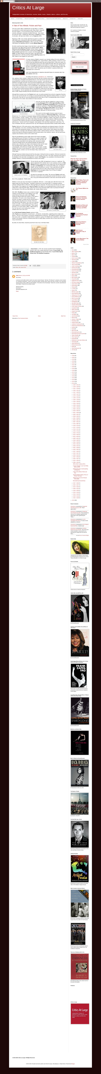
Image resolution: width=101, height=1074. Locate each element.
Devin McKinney (75, 293)
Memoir (73, 317)
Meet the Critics (40, 18)
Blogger (73, 1063)
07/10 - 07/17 (76, 429)
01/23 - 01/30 (76, 492)
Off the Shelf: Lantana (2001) (79, 464)
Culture (73, 261)
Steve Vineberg (75, 251)
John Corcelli (74, 264)
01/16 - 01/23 (76, 494)
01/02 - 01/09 (76, 497)
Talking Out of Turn (76, 295)
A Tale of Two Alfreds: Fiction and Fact (26, 26)
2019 (73, 368)
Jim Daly (74, 349)
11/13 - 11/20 (76, 396)
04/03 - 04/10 (76, 455)
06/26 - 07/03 (76, 432)
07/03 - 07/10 (76, 431)
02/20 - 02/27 (76, 485)
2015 (73, 375)
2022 (73, 363)
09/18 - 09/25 (76, 410)
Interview (74, 272)
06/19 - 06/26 (76, 434)
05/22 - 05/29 (76, 442)
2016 (73, 374)
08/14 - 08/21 (76, 420)
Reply (17, 291)
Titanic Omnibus (75, 335)
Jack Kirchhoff (75, 316)
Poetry (73, 312)
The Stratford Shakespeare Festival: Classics (82, 215)
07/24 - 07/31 (76, 425)
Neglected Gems (75, 280)
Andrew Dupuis (75, 322)
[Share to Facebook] (38, 265)
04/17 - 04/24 (76, 451)
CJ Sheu (74, 288)
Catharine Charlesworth (77, 324)
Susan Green (23, 267)
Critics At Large (28, 7)
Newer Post (15, 316)
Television (74, 259)
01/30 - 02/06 (76, 490)
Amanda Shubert (75, 304)
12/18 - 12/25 (76, 386)
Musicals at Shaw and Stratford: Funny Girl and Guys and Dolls (82, 206)
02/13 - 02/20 (76, 486)
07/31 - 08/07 (76, 423)
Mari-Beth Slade (75, 303)
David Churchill (75, 270)
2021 (73, 364)
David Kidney (75, 285)
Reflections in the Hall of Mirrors (78, 340)
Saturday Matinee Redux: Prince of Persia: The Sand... (80, 475)
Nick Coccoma (75, 298)
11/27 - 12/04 (76, 392)
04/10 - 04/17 (76, 453)
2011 (73, 383)
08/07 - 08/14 (76, 421)
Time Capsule (75, 336)
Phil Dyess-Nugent (76, 282)
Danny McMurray (75, 296)
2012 (73, 381)
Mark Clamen (75, 274)
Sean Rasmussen (75, 348)
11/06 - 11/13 (76, 397)
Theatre (73, 256)
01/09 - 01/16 (76, 496)
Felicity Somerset (75, 345)
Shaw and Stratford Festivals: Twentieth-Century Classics (81, 198)
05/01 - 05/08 (76, 447)
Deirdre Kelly (74, 267)
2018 (73, 370)
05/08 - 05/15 (76, 445)
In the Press (19, 18)
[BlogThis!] (35, 265)
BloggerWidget (86, 244)
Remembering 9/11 (76, 332)
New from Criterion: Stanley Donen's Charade (81, 223)
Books (17, 267)
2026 (73, 355)
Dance (73, 275)
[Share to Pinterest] (39, 265)
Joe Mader (74, 314)
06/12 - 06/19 (76, 436)
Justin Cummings (75, 266)
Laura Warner (75, 299)
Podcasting (74, 338)
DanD (17, 275)
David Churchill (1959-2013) (54, 18)
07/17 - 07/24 (76, 427)
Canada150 (74, 308)
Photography (74, 301)
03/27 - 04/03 (76, 456)
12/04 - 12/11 (76, 390)
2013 (73, 379)
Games (73, 290)
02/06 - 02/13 (76, 488)
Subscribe (80, 18)
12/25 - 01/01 (76, 384)
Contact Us (72, 18)
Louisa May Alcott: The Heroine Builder (82, 239)
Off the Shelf (74, 309)
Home (12, 18)
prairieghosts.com (42, 76)
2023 (73, 361)
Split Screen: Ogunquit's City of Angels (81, 231)
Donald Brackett (75, 269)
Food (73, 328)
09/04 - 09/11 (76, 414)
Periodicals (74, 320)
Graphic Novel (75, 311)
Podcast (73, 287)
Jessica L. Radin (75, 319)
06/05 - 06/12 (76, 438)
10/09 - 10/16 (76, 405)
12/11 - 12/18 (76, 388)
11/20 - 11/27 (76, 394)
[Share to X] (36, 265)
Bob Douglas (74, 277)
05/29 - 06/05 (76, 440)
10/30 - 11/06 (76, 399)
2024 (73, 359)
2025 (73, 357)
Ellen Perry (74, 330)
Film (19, 267)
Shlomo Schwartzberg (76, 262)
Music (73, 254)
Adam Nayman (75, 343)
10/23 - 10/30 (76, 401)
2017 (73, 372)
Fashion (73, 327)
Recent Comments (29, 18)
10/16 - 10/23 (76, 403)
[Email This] (33, 265)
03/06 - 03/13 (76, 462)
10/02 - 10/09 (76, 407)
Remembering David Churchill (78, 333)
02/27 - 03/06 (76, 483)
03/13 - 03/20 (76, 460)
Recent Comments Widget (84, 535)
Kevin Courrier (75, 258)
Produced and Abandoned (77, 325)
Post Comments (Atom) (23, 318)
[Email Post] (30, 265)
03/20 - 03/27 (76, 458)
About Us (65, 18)
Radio (73, 346)
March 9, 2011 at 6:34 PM (24, 275)
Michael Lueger (75, 291)
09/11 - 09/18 (76, 412)
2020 (73, 366)
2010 (73, 500)
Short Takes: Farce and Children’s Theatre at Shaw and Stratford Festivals (82, 182)
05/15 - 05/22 (76, 444)
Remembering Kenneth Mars (79, 480)
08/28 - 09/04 (76, 416)
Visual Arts (74, 279)
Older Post (63, 316)
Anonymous (73, 506)
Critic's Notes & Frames (77, 306)
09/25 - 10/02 (76, 408)
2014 (73, 377)
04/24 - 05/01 (76, 449)
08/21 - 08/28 (76, 418)
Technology (74, 341)
